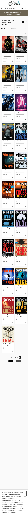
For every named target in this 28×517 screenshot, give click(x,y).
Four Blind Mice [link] (20, 286)
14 (11, 357)
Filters (3, 33)
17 (17, 357)
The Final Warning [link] (20, 54)
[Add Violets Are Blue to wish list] (26, 235)
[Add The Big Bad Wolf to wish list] (13, 264)
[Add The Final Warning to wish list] (26, 61)
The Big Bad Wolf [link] (7, 257)
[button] (23, 22)
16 (15, 357)
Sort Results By (5, 28)
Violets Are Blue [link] (20, 228)
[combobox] (11, 8)
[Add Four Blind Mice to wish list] (26, 293)
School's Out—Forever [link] (7, 54)
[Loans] (22, 9)
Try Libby (6, 12)
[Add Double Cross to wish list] (13, 322)
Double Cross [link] (6, 315)
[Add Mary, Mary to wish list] (26, 264)
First (11, 361)
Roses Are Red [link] (6, 199)
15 (13, 357)
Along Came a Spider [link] (20, 112)
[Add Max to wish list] (26, 90)
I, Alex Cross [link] (19, 315)
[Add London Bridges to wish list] (13, 235)
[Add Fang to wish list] (13, 119)
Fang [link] (4, 112)
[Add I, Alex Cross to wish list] (26, 322)
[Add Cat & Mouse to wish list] (26, 177)
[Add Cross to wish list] (13, 293)
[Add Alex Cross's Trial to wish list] (13, 351)
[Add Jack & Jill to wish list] (26, 148)
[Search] (2, 8)
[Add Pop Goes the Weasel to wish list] (13, 177)
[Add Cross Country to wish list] (26, 206)
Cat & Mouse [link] (19, 170)
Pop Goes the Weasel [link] (7, 170)
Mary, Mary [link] (19, 257)
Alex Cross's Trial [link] (7, 344)
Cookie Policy (13, 512)
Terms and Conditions (8, 494)
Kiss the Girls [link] (6, 141)
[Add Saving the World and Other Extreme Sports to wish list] (13, 90)
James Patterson (7, 56)
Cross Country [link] (19, 199)
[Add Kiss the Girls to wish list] (13, 148)
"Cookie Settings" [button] (12, 506)
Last (18, 361)
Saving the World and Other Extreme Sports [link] (7, 83)
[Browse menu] (25, 8)
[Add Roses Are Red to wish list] (13, 206)
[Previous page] (9, 357)
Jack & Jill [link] (18, 141)
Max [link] (17, 83)
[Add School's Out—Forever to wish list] (13, 61)
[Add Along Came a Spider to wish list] (26, 119)
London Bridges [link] (7, 228)
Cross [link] (4, 286)
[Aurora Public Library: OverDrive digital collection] (14, 3)
